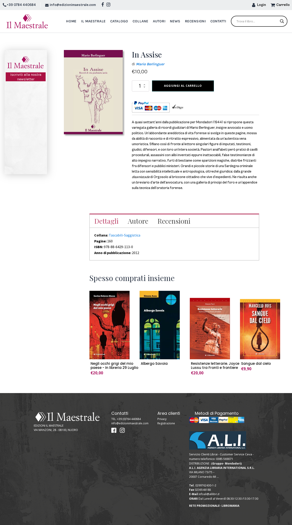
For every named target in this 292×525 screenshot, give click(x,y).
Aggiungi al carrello (183, 86)
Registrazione (166, 423)
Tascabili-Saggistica (124, 235)
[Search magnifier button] (282, 21)
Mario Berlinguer (150, 64)
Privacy (162, 419)
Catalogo (119, 21)
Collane (140, 21)
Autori (159, 21)
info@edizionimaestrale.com (73, 5)
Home (71, 21)
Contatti (218, 21)
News (175, 21)
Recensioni (195, 21)
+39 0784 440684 (21, 5)
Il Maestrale (93, 21)
